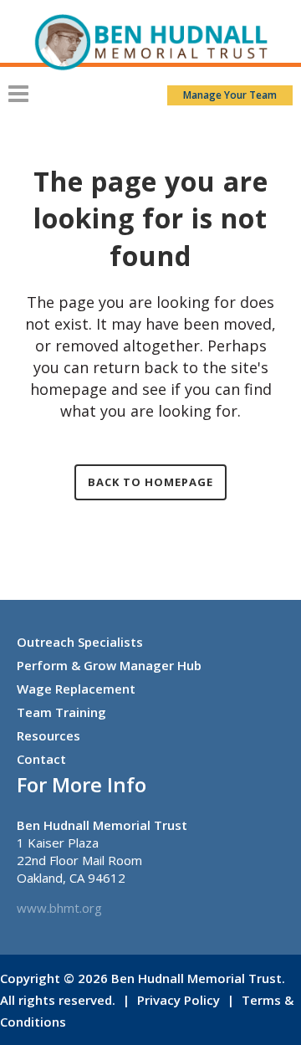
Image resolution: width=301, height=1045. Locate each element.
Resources (48, 735)
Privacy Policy (178, 999)
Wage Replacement (76, 688)
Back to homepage (150, 481)
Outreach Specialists (80, 641)
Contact (41, 758)
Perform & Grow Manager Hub (109, 665)
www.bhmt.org (59, 907)
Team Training (61, 712)
